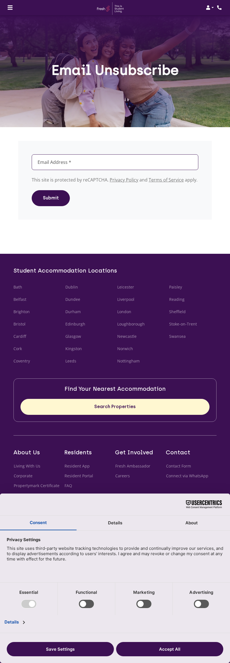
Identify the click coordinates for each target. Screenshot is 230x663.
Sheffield (177, 311)
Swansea (177, 336)
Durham (73, 311)
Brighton (21, 311)
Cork (17, 348)
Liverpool (125, 299)
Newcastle (127, 336)
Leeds (70, 361)
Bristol (19, 324)
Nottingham (128, 361)
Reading (177, 299)
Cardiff (19, 336)
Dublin (71, 287)
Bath (17, 287)
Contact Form (178, 466)
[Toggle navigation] (10, 7)
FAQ (68, 485)
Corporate (23, 475)
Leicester (125, 287)
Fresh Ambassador (132, 466)
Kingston (73, 348)
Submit (51, 198)
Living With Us (27, 466)
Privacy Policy (124, 180)
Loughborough (131, 324)
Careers (122, 475)
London (124, 311)
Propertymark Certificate (37, 485)
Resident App (77, 466)
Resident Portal (79, 475)
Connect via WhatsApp (187, 475)
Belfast (19, 299)
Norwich (125, 348)
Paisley (175, 287)
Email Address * (54, 162)
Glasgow (73, 336)
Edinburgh (75, 324)
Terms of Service (166, 180)
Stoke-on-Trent (183, 324)
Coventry (21, 361)
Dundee (72, 299)
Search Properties (115, 406)
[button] (209, 7)
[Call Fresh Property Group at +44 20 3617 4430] (220, 7)
